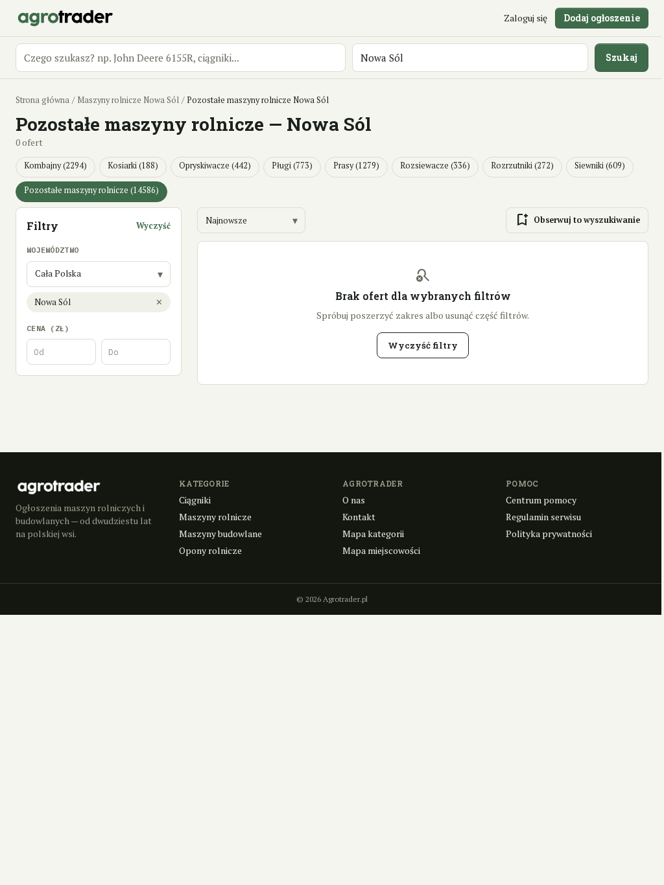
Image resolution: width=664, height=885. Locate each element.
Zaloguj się (525, 18)
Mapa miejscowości (381, 550)
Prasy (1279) (356, 165)
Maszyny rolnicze (215, 517)
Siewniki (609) (600, 165)
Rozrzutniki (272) (522, 165)
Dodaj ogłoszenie (601, 18)
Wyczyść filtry (423, 345)
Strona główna (42, 100)
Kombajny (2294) (55, 165)
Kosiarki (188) (133, 165)
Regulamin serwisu (543, 517)
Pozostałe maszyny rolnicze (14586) (91, 190)
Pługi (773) (292, 165)
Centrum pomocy (541, 500)
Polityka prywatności (549, 533)
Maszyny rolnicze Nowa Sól (128, 100)
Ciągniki (195, 500)
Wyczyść (153, 225)
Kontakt (358, 517)
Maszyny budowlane (220, 533)
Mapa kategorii (373, 533)
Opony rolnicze (210, 550)
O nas (353, 500)
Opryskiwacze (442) (215, 165)
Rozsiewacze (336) (435, 165)
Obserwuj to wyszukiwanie (577, 220)
